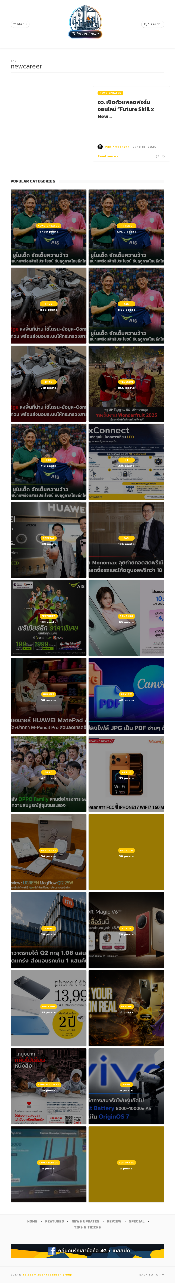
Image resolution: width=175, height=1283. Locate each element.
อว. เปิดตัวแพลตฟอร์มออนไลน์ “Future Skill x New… (126, 109)
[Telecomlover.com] (85, 24)
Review (114, 1221)
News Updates (110, 93)
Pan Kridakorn (117, 146)
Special (137, 1221)
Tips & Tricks (87, 1227)
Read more (107, 156)
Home (32, 1221)
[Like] (163, 156)
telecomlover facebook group (47, 1274)
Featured (54, 1221)
